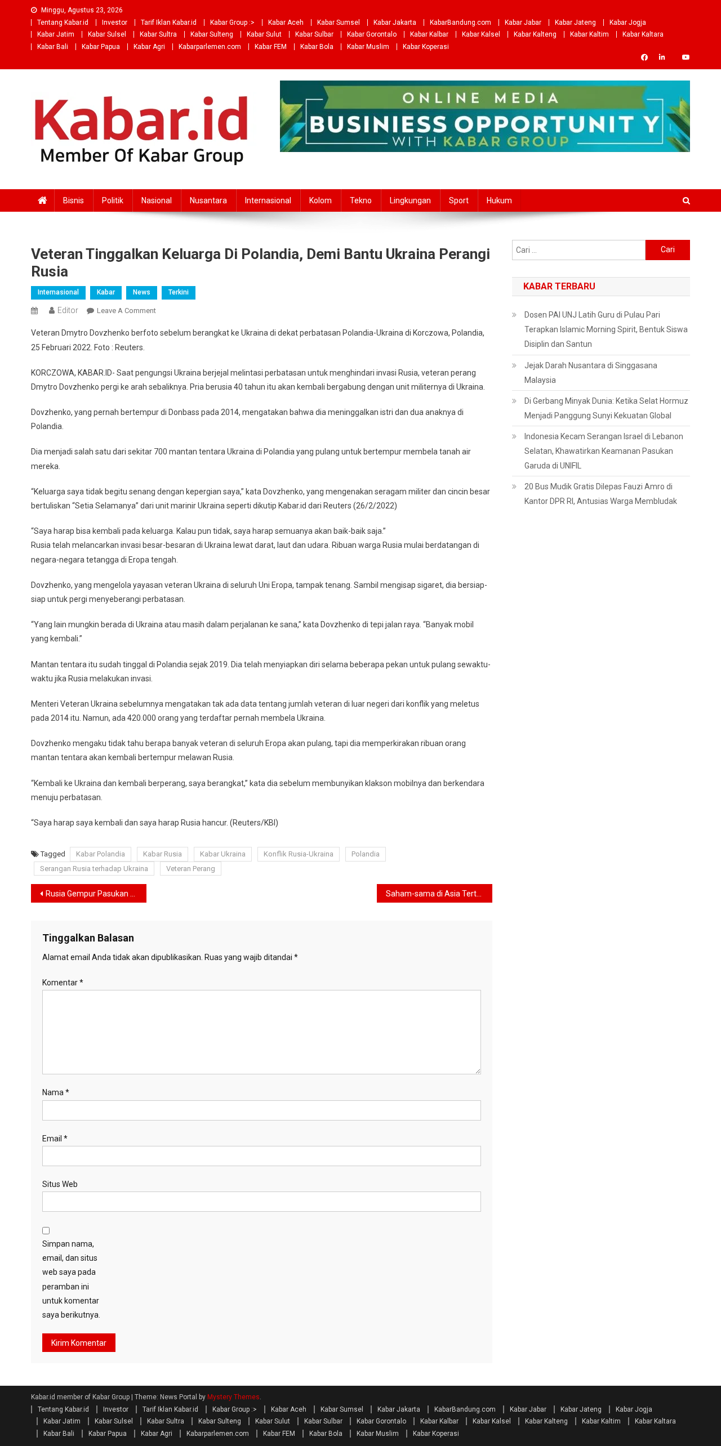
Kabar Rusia (162, 854)
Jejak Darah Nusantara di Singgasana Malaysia (590, 373)
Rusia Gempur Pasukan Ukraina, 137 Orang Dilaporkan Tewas (96, 893)
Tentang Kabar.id (62, 22)
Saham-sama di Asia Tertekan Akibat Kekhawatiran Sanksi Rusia (439, 893)
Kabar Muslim (368, 47)
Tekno (361, 200)
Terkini (178, 292)
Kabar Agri (149, 47)
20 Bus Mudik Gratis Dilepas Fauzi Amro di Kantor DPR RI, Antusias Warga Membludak (600, 494)
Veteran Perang (190, 868)
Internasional (268, 200)
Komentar (62, 982)
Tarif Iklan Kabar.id (169, 22)
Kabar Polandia (100, 854)
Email (55, 1138)
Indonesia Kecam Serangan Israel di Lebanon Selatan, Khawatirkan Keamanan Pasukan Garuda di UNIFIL (603, 451)
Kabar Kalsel (481, 34)
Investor (114, 22)
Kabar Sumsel (338, 22)
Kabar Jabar (523, 22)
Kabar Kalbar (429, 34)
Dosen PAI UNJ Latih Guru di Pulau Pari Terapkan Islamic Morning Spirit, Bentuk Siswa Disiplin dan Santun (606, 329)
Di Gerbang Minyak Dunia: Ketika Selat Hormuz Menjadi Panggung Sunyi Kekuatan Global (606, 408)
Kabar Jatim (55, 34)
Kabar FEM (271, 47)
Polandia (365, 854)
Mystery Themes (233, 1397)
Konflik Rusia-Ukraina (298, 854)
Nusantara (208, 200)
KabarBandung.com (460, 22)
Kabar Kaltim (589, 34)
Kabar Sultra (158, 34)
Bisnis (73, 200)
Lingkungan (410, 200)
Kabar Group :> (232, 22)
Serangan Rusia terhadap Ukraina (94, 868)
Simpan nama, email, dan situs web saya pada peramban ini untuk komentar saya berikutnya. (71, 1279)
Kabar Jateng (575, 22)
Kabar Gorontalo (372, 34)
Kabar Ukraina (223, 854)
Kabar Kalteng (535, 34)
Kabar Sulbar (314, 34)
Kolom (320, 200)
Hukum (499, 200)
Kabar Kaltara (643, 34)
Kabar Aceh (286, 22)
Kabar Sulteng (211, 34)
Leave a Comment (126, 310)
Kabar (106, 292)
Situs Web (60, 1184)
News (141, 292)
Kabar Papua (101, 47)
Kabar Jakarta (394, 22)
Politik (112, 200)
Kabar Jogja (627, 22)
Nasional (156, 200)
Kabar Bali (52, 47)
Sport (459, 200)
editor (67, 310)
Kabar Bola (316, 47)
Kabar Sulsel (107, 34)
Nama (55, 1092)
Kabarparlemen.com (210, 47)
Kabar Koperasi (426, 47)
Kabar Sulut (264, 34)
